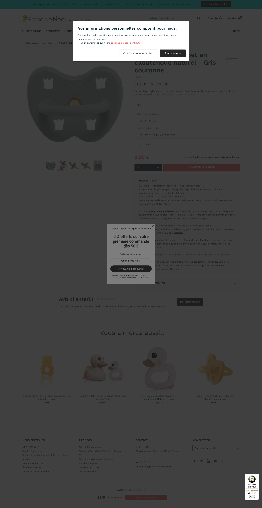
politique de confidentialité (125, 42)
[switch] (252, 496)
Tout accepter (173, 53)
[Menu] (257, 475)
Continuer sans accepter (137, 53)
